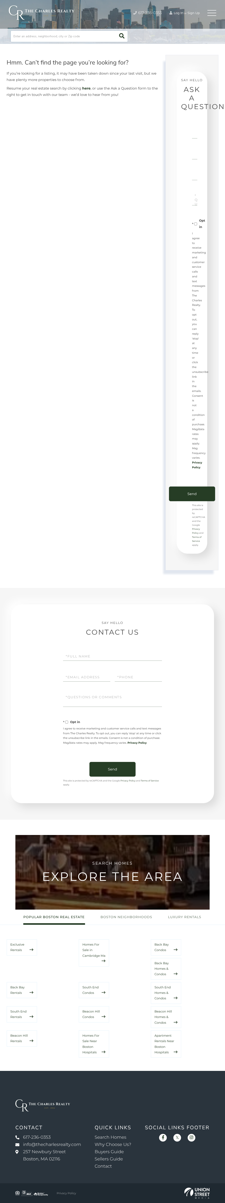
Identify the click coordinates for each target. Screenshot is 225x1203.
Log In (178, 13)
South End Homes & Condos (162, 992)
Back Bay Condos (161, 947)
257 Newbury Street (44, 1155)
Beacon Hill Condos (91, 1014)
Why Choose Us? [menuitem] (113, 1144)
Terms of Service (150, 780)
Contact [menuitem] (103, 1166)
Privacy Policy (137, 743)
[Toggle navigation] (211, 13)
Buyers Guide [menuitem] (109, 1152)
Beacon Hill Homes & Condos (163, 1017)
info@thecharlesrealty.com (52, 1144)
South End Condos (90, 990)
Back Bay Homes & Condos (161, 968)
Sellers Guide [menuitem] (109, 1159)
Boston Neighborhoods (126, 917)
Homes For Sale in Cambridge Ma (93, 950)
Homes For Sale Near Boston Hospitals (90, 1044)
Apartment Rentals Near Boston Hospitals (164, 1044)
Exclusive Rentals (17, 947)
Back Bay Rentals (17, 990)
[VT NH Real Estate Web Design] (197, 1193)
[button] (122, 36)
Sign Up (193, 13)
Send (192, 494)
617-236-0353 (149, 13)
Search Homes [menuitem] (110, 1137)
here (86, 88)
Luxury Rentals (184, 917)
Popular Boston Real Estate (54, 917)
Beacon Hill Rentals (19, 1038)
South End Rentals (18, 1014)
